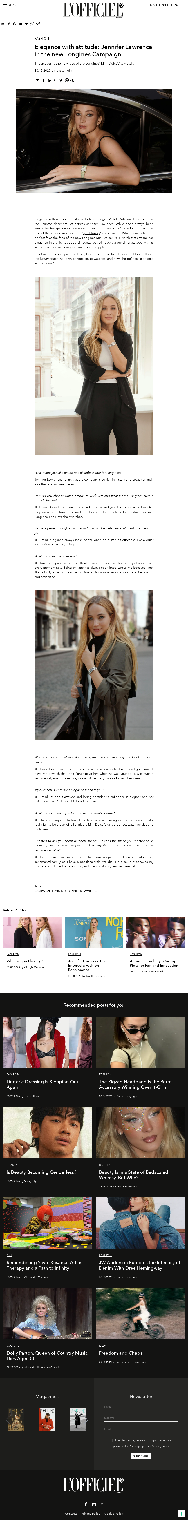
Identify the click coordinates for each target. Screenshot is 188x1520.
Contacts (71, 1513)
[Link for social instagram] (94, 1505)
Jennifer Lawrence (100, 224)
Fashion (42, 39)
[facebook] (9, 24)
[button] (86, 1420)
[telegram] (38, 24)
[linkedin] (21, 24)
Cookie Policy (113, 1513)
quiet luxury (91, 233)
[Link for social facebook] (86, 1505)
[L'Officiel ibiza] (94, 10)
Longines (59, 891)
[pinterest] (15, 24)
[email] (3, 24)
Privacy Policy (161, 1446)
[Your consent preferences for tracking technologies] (181, 1513)
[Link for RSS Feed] (102, 1504)
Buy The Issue (159, 5)
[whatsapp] (32, 24)
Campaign (42, 891)
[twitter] (26, 24)
